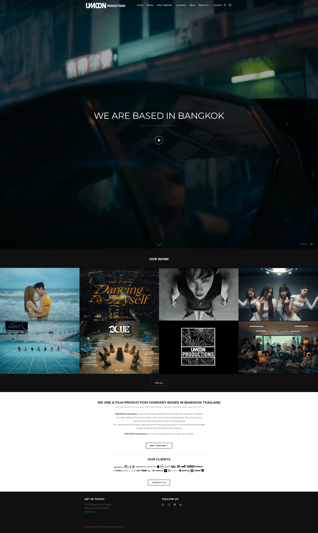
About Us (203, 5)
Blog (192, 5)
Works (150, 5)
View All (159, 383)
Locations (181, 5)
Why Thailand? (164, 5)
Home (140, 5)
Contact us (89, 512)
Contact (218, 5)
